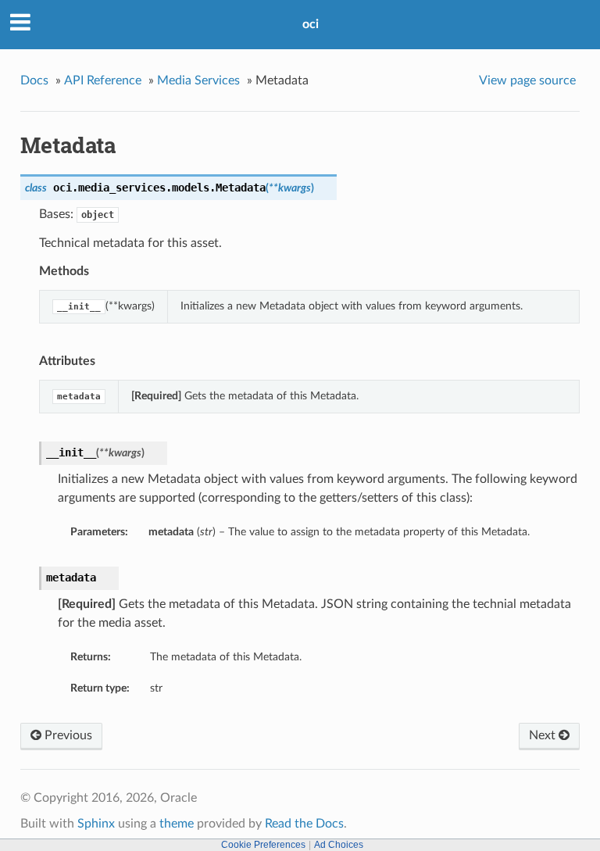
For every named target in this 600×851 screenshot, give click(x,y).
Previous (66, 735)
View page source (527, 80)
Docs (34, 80)
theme (176, 823)
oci (310, 24)
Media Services (198, 80)
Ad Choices (338, 844)
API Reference (102, 80)
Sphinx (96, 823)
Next (544, 735)
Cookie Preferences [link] (263, 844)
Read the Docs (304, 823)
